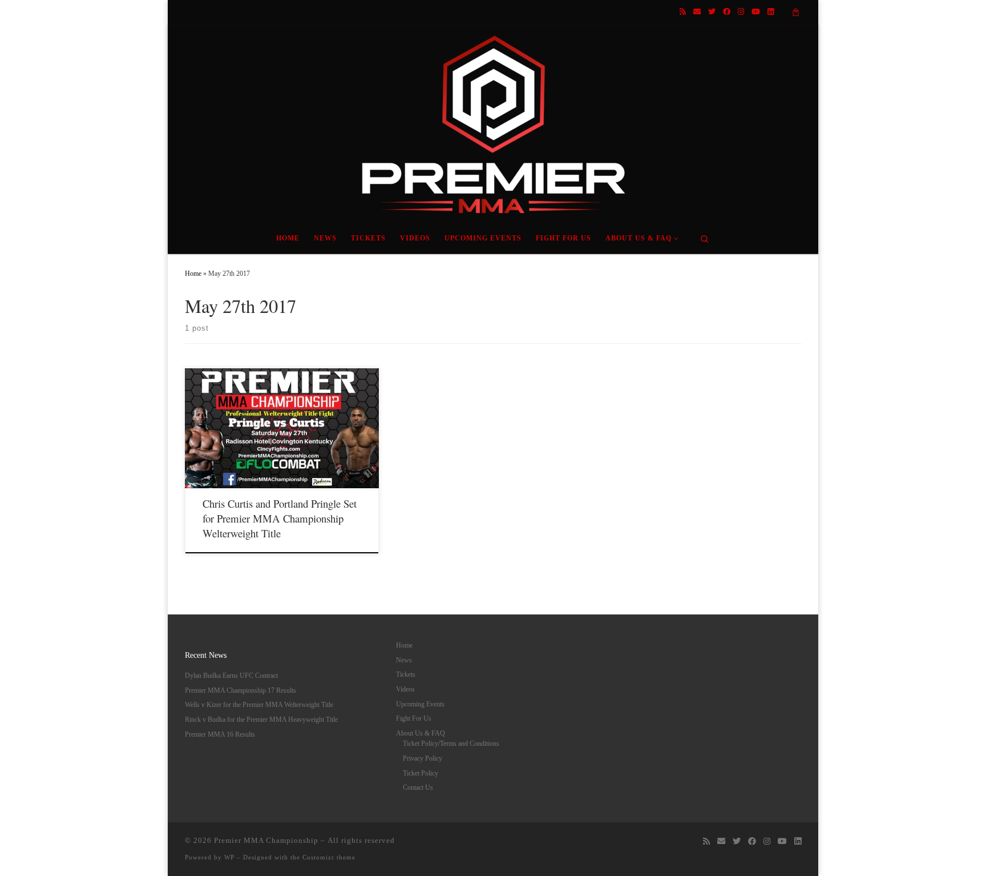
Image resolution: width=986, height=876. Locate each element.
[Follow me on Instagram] (741, 12)
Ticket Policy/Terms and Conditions (451, 744)
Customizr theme (328, 857)
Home (193, 274)
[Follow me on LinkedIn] (770, 12)
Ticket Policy (420, 773)
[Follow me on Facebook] (726, 12)
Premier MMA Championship (266, 840)
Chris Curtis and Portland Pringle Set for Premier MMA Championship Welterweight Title (280, 518)
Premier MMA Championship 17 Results (240, 690)
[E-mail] (697, 12)
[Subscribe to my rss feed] (683, 12)
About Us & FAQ (420, 733)
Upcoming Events (420, 704)
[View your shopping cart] (796, 12)
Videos (405, 689)
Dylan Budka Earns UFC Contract (231, 676)
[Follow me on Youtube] (755, 12)
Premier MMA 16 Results (220, 734)
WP (229, 857)
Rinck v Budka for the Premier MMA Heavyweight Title (261, 720)
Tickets (405, 674)
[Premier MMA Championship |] (493, 121)
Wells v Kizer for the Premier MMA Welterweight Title (259, 705)
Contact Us (418, 787)
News (404, 660)
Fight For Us (413, 718)
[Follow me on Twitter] (712, 12)
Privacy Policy (422, 758)
